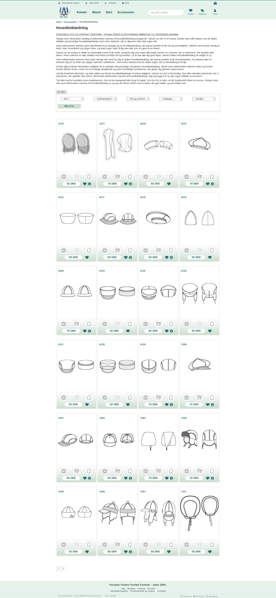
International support (71, 3)
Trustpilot (112, 3)
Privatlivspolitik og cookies (142, 591)
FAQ (123, 589)
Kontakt (151, 589)
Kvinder (82, 12)
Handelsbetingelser (119, 591)
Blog (127, 3)
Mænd (96, 12)
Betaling (131, 589)
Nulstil (69, 106)
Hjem (58, 22)
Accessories (125, 12)
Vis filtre (61, 92)
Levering (141, 589)
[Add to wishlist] (85, 183)
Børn (109, 12)
